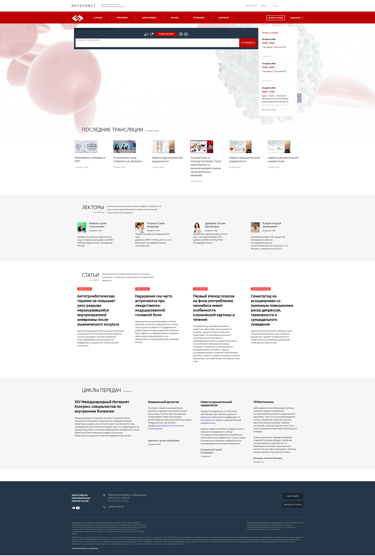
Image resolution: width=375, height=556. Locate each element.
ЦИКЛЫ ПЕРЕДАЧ (107, 390)
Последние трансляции (120, 129)
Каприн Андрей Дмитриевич (272, 225)
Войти (263, 6)
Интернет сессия (275, 18)
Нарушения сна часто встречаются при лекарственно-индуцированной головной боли (153, 305)
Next (299, 100)
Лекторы (174, 18)
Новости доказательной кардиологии (216, 403)
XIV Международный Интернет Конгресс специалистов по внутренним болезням (102, 406)
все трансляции (152, 130)
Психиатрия (200, 289)
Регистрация (251, 6)
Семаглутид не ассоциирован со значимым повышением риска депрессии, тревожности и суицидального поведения (272, 310)
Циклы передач (149, 18)
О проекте (98, 18)
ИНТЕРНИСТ (85, 6)
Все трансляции (269, 109)
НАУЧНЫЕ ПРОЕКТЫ (293, 505)
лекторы (93, 209)
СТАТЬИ (90, 276)
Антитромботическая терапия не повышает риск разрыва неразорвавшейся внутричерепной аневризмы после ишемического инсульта (98, 310)
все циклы (127, 391)
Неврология (84, 289)
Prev (299, 95)
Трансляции (122, 18)
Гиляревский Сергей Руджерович (211, 451)
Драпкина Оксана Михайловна (215, 225)
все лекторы (98, 212)
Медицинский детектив (163, 402)
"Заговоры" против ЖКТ (274, 47)
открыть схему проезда (118, 501)
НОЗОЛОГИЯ (295, 18)
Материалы (224, 18)
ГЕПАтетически (263, 402)
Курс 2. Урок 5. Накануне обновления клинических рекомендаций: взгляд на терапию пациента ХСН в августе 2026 (275, 101)
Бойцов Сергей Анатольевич (97, 225)
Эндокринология (260, 289)
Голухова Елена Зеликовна (156, 225)
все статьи (94, 280)
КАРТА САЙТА (293, 496)
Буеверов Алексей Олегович (267, 458)
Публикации (198, 18)
